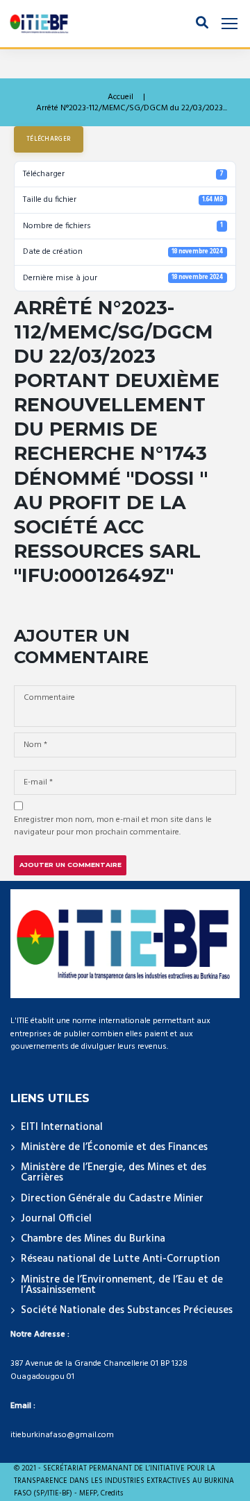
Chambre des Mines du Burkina (93, 1238)
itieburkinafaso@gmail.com (62, 1435)
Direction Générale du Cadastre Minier (112, 1198)
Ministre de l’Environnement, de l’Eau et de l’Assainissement (122, 1284)
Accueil (120, 97)
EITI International (62, 1127)
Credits (112, 1494)
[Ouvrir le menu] (229, 24)
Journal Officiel (56, 1218)
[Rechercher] (202, 23)
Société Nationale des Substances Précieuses (127, 1310)
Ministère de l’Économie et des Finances (114, 1147)
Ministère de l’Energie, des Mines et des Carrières (113, 1172)
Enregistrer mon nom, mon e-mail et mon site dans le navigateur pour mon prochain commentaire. (113, 826)
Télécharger (48, 139)
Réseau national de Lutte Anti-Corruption (120, 1259)
